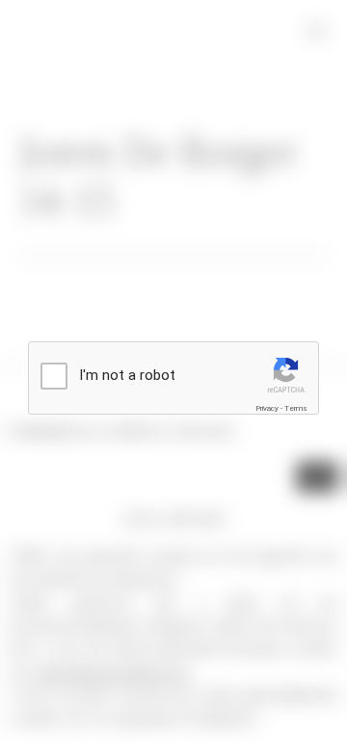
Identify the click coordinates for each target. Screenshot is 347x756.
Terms (295, 408)
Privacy (267, 408)
